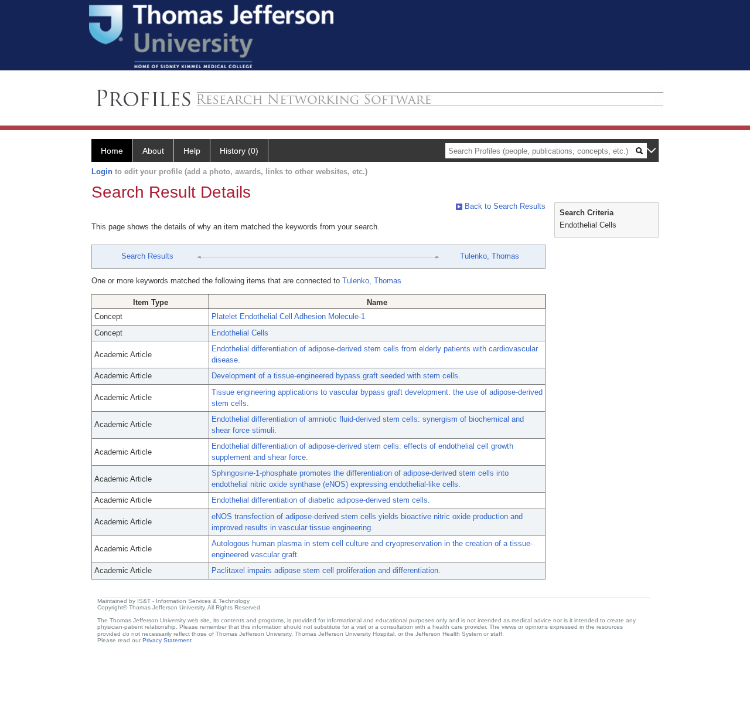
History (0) (239, 150)
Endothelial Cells (240, 332)
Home (112, 150)
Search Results (147, 256)
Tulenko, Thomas (489, 256)
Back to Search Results (504, 206)
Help (191, 150)
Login (101, 171)
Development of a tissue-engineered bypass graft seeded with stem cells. (336, 375)
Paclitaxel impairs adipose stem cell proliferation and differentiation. (326, 570)
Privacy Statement (167, 640)
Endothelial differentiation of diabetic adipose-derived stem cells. (321, 500)
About (153, 150)
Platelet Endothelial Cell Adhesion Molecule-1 (288, 316)
